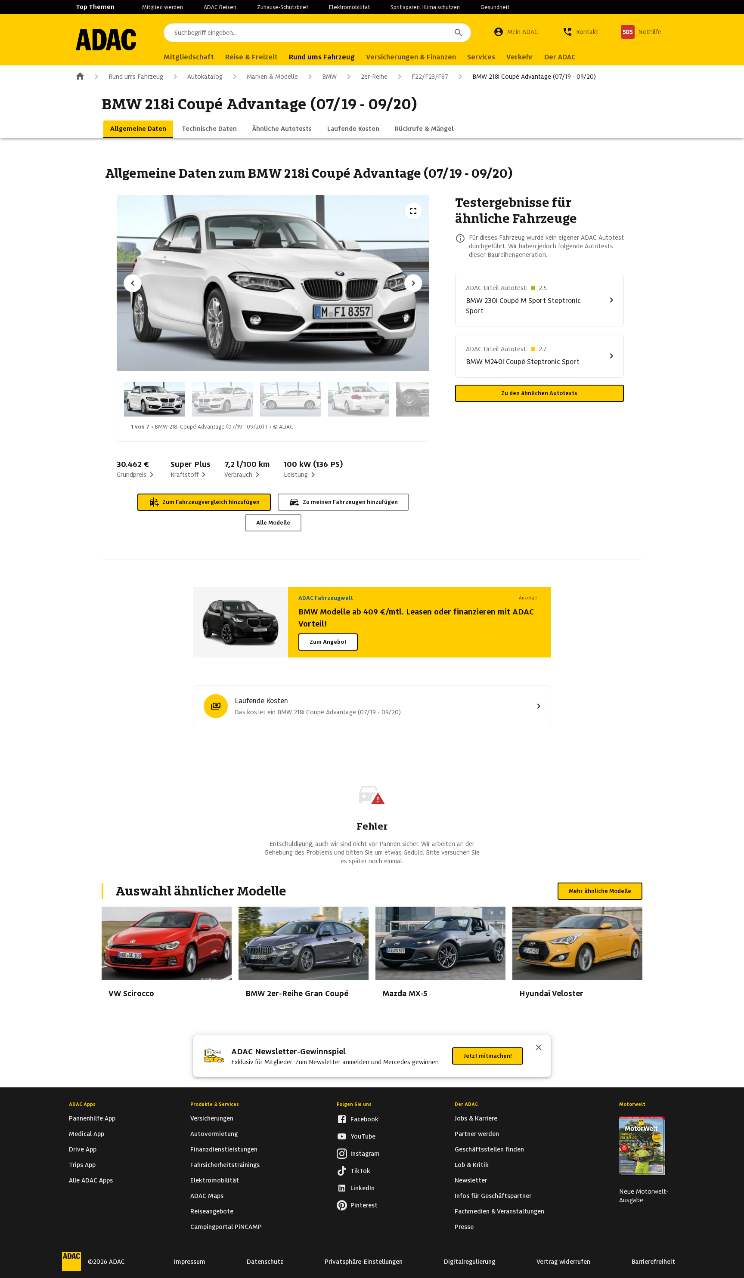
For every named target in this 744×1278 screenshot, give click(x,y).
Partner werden (477, 1134)
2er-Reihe (374, 76)
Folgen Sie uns (354, 1104)
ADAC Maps (206, 1196)
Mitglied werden (162, 7)
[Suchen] (458, 33)
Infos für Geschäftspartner (493, 1196)
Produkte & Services (214, 1104)
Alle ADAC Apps (91, 1180)
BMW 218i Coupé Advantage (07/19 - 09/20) (534, 76)
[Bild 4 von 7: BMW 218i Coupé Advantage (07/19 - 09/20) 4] (358, 399)
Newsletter (471, 1180)
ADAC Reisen (220, 7)
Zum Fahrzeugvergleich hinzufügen (211, 502)
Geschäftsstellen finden (489, 1149)
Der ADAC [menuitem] (560, 57)
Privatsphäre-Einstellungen (364, 1262)
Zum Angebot (328, 641)
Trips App (82, 1165)
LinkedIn (362, 1188)
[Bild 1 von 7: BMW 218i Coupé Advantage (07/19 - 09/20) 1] (154, 399)
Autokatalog (205, 76)
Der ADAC (466, 1104)
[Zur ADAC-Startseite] (106, 39)
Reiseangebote (211, 1211)
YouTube (362, 1136)
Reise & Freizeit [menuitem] (251, 57)
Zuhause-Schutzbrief (282, 7)
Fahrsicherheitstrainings (225, 1165)
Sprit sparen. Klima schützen (425, 7)
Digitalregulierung (469, 1262)
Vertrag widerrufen (563, 1262)
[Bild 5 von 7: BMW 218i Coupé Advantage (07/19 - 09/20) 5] (426, 399)
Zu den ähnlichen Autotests (539, 393)
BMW (329, 76)
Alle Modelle (273, 522)
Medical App (86, 1134)
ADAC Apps (82, 1104)
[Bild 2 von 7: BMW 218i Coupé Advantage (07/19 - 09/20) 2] (222, 399)
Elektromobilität (349, 7)
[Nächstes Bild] (413, 283)
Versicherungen (211, 1118)
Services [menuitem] (481, 57)
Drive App (82, 1149)
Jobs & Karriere (476, 1118)
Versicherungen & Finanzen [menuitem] (411, 57)
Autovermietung (214, 1134)
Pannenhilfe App (92, 1118)
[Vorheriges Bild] (133, 283)
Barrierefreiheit (653, 1262)
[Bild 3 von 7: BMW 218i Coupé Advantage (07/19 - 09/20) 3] (290, 399)
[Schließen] (538, 1048)
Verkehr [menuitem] (519, 57)
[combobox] (317, 32)
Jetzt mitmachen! (487, 1055)
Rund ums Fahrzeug (135, 76)
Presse (464, 1227)
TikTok (360, 1171)
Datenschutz (265, 1262)
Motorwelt (632, 1104)
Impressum (189, 1262)
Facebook (364, 1119)
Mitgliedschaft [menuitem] (189, 57)
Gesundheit (494, 7)
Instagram (365, 1154)
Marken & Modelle (272, 76)
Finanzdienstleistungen (223, 1149)
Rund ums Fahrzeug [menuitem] (322, 57)
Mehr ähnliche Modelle (600, 891)
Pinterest (364, 1205)
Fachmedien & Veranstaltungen (499, 1211)
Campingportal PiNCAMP (226, 1227)
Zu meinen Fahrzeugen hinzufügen (350, 502)
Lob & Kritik (472, 1165)
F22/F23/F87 (430, 76)
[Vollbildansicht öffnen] (413, 211)
